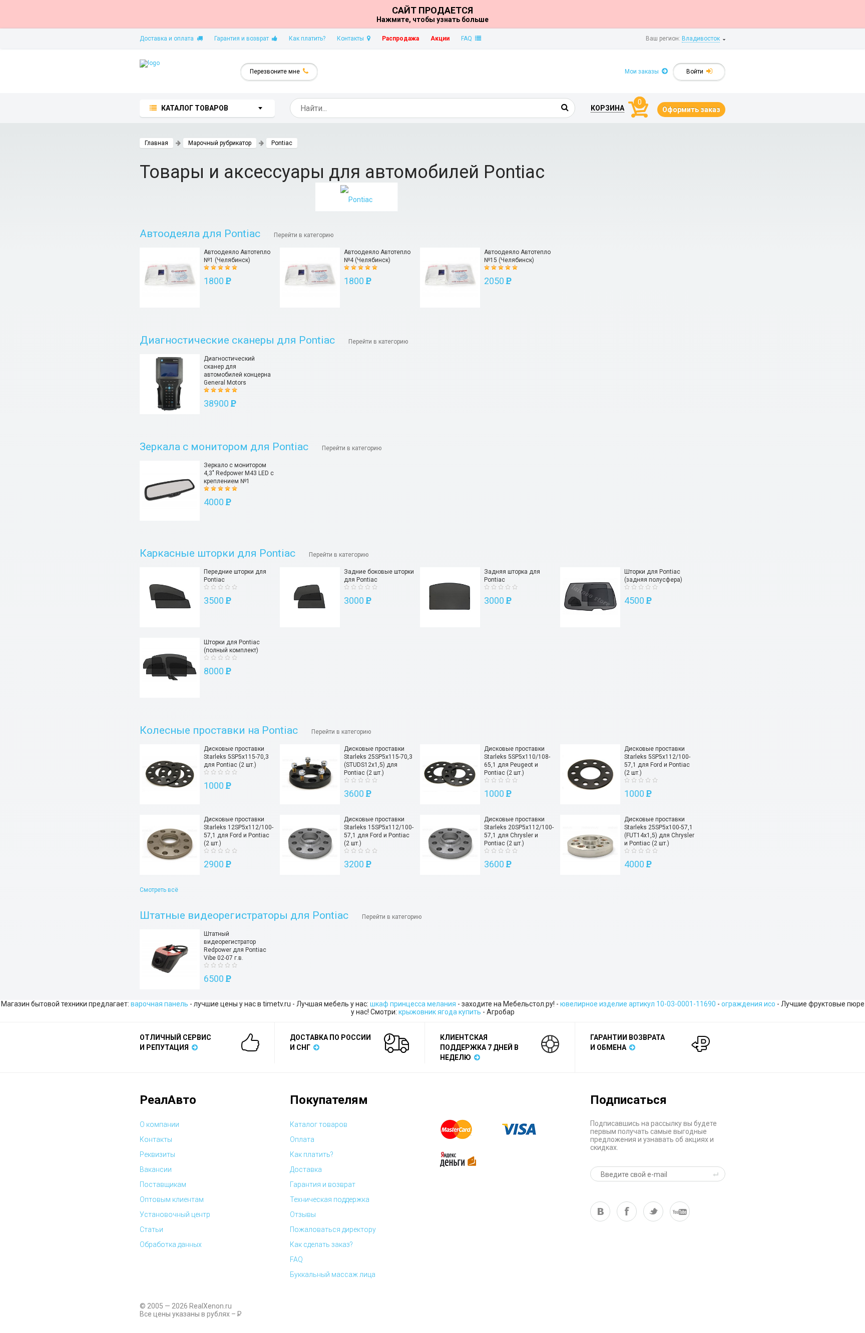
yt (680, 1211)
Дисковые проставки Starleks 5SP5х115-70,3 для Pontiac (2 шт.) (236, 756)
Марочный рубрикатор (219, 143)
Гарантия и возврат (243, 38)
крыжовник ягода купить (439, 1012)
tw (653, 1211)
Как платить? (307, 38)
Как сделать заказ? (321, 1244)
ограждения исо (748, 1004)
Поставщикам (163, 1184)
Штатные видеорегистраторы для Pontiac (244, 915)
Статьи (151, 1229)
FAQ (468, 38)
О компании (159, 1124)
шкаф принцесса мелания (413, 1004)
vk (600, 1211)
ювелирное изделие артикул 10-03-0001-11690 (638, 1004)
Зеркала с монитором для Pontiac (224, 447)
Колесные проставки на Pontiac (219, 730)
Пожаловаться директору (333, 1229)
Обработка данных (171, 1244)
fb (627, 1211)
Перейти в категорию (303, 235)
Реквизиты (157, 1154)
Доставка (306, 1169)
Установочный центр (175, 1214)
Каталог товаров (318, 1124)
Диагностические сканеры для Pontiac (237, 340)
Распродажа (400, 38)
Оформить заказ (691, 110)
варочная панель (159, 1004)
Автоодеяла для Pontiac (200, 234)
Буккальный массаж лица (332, 1274)
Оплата (302, 1139)
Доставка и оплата (168, 38)
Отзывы (303, 1214)
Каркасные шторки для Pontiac (217, 553)
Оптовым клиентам (172, 1199)
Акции (440, 38)
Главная (156, 143)
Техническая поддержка (329, 1199)
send (717, 1174)
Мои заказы (643, 71)
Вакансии (156, 1169)
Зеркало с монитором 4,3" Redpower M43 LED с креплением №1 (239, 473)
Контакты (352, 38)
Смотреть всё (159, 889)
